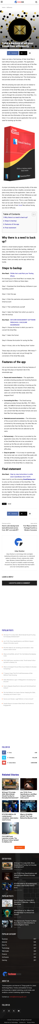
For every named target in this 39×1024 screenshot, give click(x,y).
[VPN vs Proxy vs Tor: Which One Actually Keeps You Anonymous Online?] (7, 913)
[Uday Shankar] (19, 542)
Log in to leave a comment (19, 583)
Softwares (9, 7)
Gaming (5, 811)
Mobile (22, 789)
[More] (30, 53)
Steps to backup (10, 221)
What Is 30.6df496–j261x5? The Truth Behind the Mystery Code (28, 816)
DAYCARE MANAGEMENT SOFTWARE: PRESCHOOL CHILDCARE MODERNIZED (23, 322)
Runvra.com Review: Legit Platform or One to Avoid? (18, 699)
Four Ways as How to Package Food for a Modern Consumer (30, 528)
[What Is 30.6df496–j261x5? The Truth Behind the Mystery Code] (28, 806)
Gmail (20, 205)
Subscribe (34, 762)
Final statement (10, 228)
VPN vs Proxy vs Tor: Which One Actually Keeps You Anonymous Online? (24, 912)
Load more (19, 847)
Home (3, 7)
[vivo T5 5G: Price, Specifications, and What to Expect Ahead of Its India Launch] (28, 784)
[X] (14, 1011)
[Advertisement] (19, 609)
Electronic (5, 789)
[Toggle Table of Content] (32, 214)
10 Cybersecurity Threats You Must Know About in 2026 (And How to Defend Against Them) (25, 923)
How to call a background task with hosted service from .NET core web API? (10, 528)
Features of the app (12, 224)
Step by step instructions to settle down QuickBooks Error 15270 (21, 475)
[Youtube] (19, 1011)
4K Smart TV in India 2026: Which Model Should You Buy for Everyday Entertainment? (25, 865)
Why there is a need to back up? (16, 217)
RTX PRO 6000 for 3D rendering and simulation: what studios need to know (25, 885)
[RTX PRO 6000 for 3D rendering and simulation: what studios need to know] (10, 806)
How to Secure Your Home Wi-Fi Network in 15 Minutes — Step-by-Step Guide (24, 902)
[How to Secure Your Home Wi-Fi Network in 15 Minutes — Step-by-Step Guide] (7, 903)
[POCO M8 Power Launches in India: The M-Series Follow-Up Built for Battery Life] (10, 828)
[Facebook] (4, 1011)
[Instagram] (9, 1011)
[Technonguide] (19, 2)
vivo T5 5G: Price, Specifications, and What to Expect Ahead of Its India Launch (25, 875)
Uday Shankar (19, 551)
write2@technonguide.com (17, 997)
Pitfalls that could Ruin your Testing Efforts (22, 275)
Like (36, 752)
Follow (34, 757)
